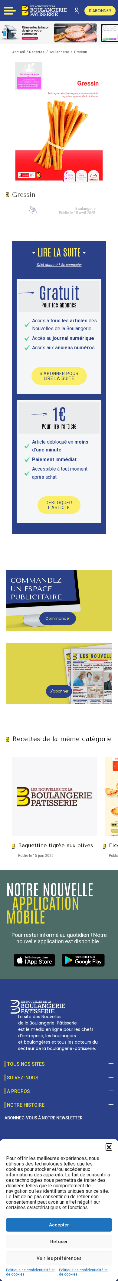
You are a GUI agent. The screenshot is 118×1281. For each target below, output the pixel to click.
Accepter (59, 1225)
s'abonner (100, 11)
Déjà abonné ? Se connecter (59, 265)
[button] (109, 1147)
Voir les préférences (59, 1258)
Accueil (18, 52)
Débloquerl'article (59, 505)
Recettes (36, 52)
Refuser (59, 1241)
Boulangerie (59, 52)
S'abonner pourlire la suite (59, 376)
